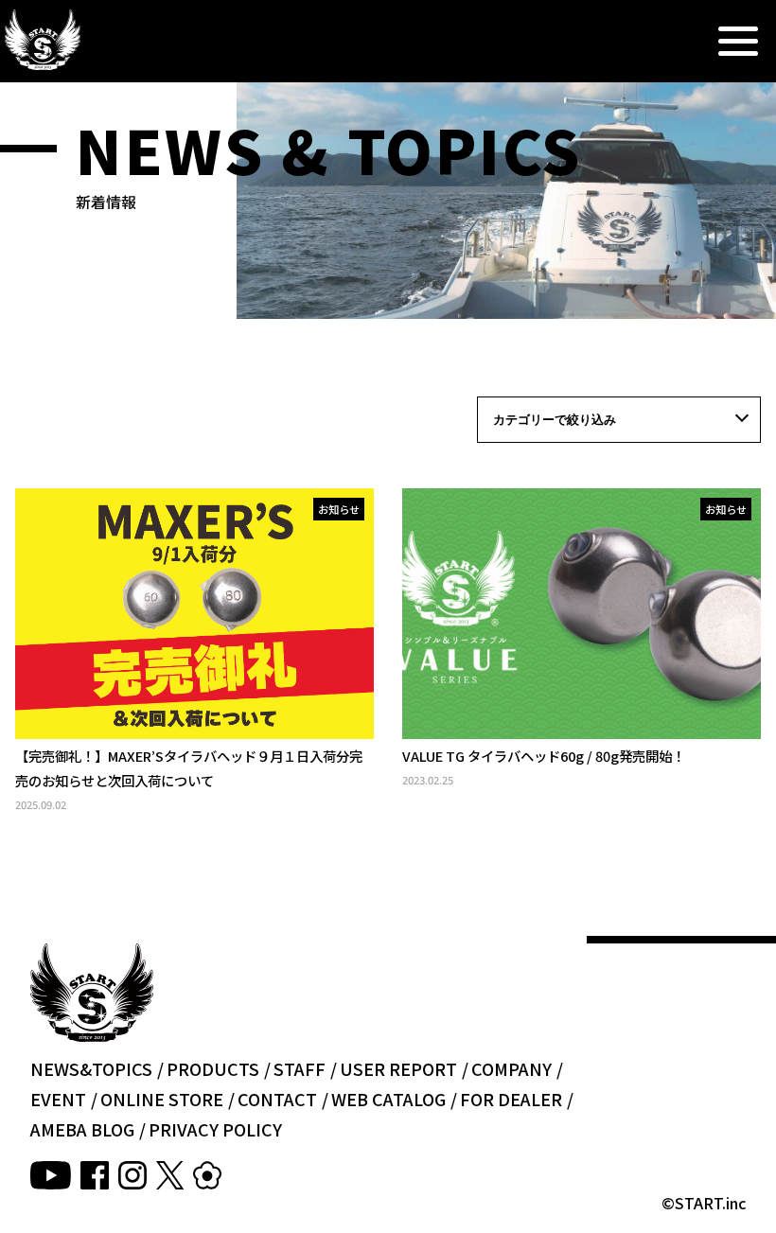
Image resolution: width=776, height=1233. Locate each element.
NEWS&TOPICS (91, 1068)
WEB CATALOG (388, 1098)
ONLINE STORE (161, 1098)
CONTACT (277, 1098)
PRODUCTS (213, 1068)
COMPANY (511, 1068)
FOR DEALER (511, 1098)
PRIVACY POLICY (215, 1129)
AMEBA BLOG (82, 1129)
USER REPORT (398, 1068)
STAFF (299, 1068)
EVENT (58, 1098)
